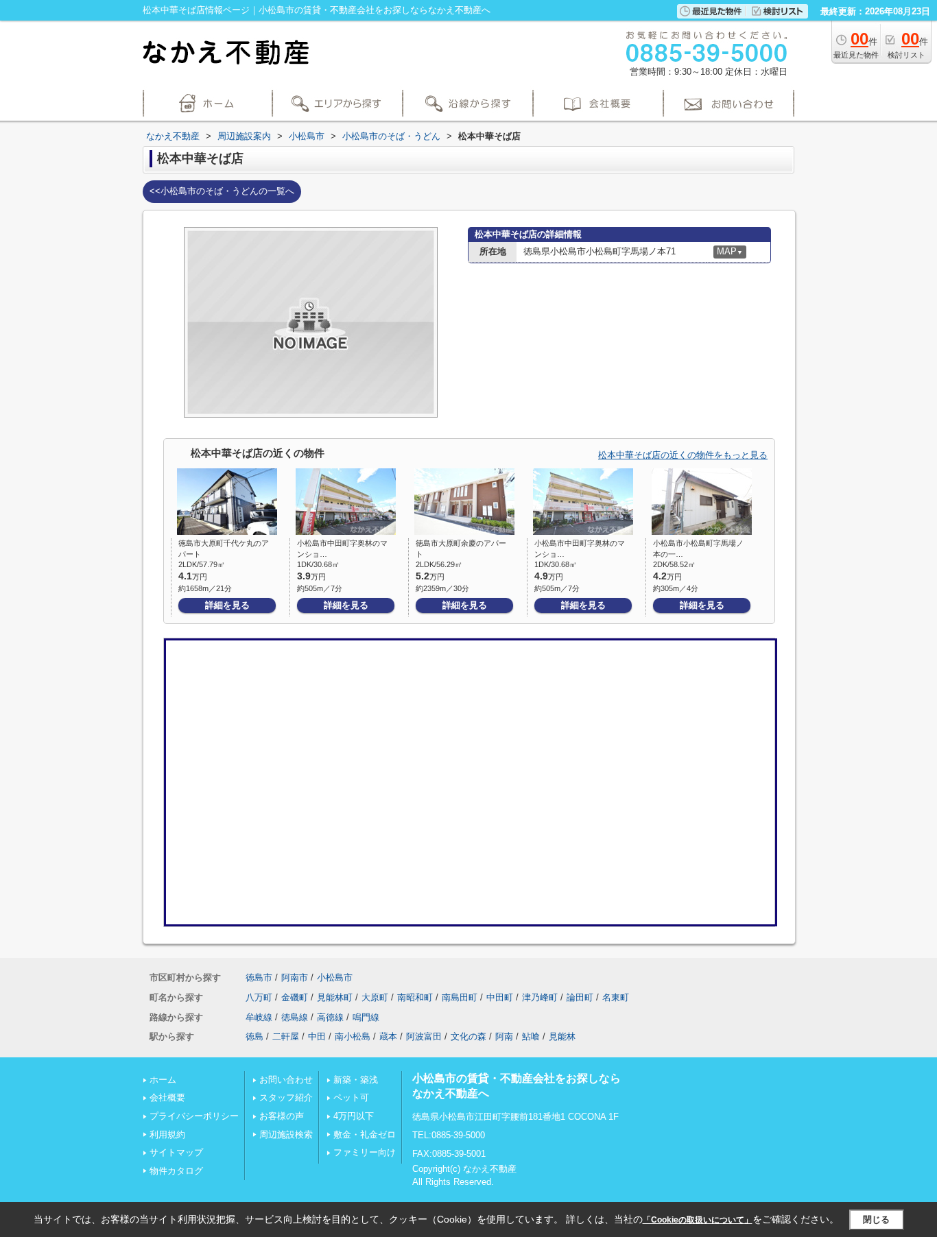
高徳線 (330, 1017)
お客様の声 (281, 1116)
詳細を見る (227, 605)
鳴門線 (366, 1017)
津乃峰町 (540, 997)
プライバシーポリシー (194, 1116)
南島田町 (459, 997)
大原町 (374, 997)
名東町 (615, 997)
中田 (317, 1036)
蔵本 (388, 1036)
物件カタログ (176, 1171)
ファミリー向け (364, 1152)
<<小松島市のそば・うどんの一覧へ (222, 191)
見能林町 (335, 997)
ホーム (163, 1079)
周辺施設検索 (286, 1134)
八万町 (259, 997)
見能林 (562, 1036)
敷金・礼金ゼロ (364, 1134)
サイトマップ (176, 1152)
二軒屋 (285, 1036)
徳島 (254, 1036)
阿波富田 (424, 1036)
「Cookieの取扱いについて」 (697, 1220)
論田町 (580, 997)
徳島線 (294, 1017)
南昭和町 (415, 997)
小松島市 (335, 977)
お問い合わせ (286, 1079)
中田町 (499, 997)
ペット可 (351, 1097)
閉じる (876, 1219)
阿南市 (294, 977)
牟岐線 (259, 1017)
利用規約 (167, 1134)
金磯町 (294, 997)
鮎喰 (531, 1036)
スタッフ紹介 (286, 1097)
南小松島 (352, 1036)
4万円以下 (353, 1116)
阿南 (504, 1036)
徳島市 (259, 977)
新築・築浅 (355, 1079)
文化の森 (468, 1036)
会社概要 (167, 1097)
